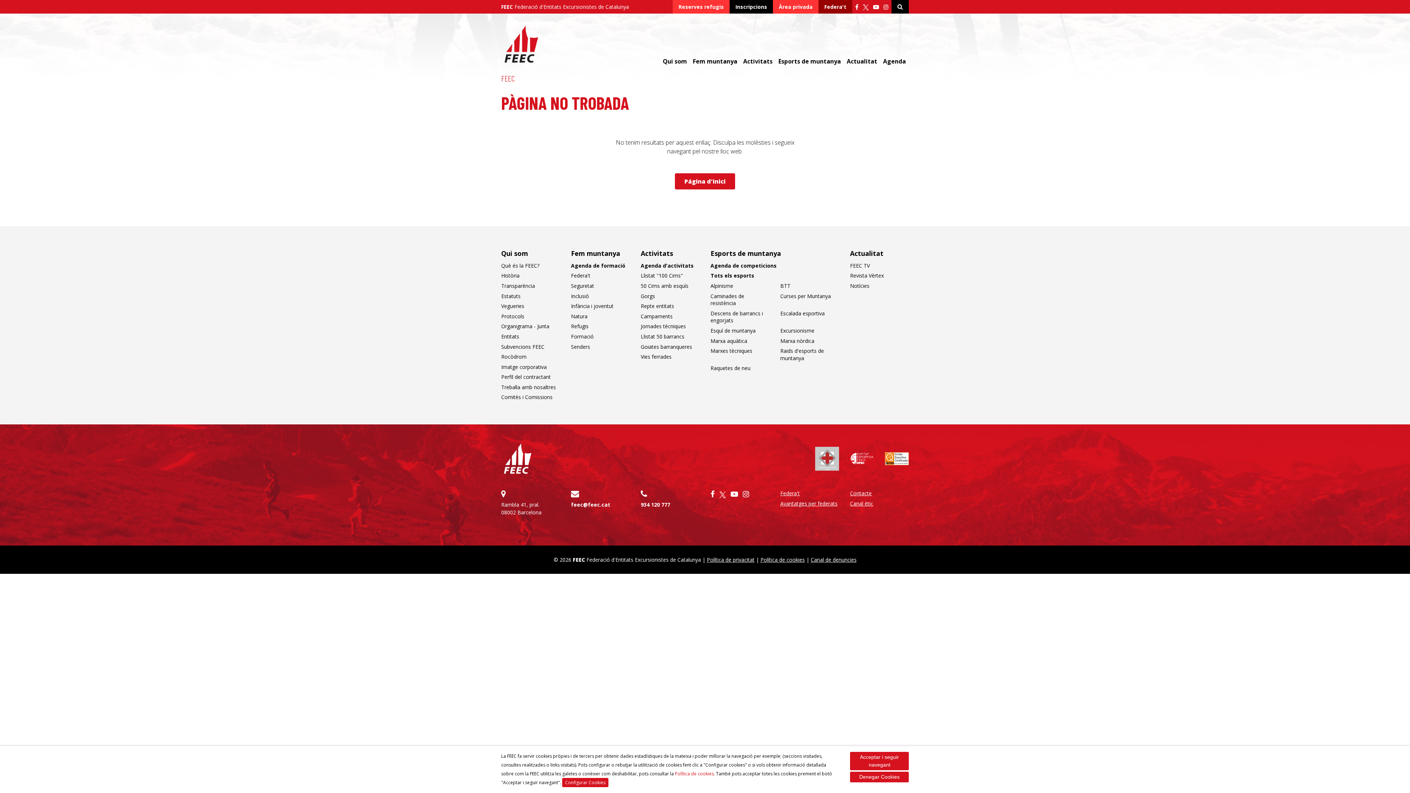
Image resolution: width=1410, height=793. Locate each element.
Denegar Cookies (879, 777)
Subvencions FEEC (523, 346)
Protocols (512, 316)
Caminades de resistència (727, 300)
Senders (580, 346)
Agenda (894, 61)
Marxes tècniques (731, 350)
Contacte (861, 493)
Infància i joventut (592, 306)
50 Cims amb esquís (664, 285)
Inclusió (580, 296)
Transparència (518, 285)
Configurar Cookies (585, 782)
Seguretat (582, 285)
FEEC (508, 78)
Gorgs (648, 296)
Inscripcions (751, 6)
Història (510, 275)
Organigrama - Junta (525, 326)
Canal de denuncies (834, 559)
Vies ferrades (656, 356)
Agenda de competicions (744, 265)
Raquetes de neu (731, 368)
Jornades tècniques (663, 326)
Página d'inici (705, 181)
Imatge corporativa (524, 366)
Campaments (657, 316)
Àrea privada (796, 6)
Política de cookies (694, 774)
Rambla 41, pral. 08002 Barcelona (521, 508)
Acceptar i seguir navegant (879, 761)
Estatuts (511, 296)
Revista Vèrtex (867, 275)
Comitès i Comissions (527, 397)
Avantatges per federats (809, 503)
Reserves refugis (701, 6)
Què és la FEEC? (520, 265)
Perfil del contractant (526, 376)
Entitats (510, 336)
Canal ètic (861, 503)
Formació (582, 336)
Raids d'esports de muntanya (802, 354)
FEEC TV (860, 265)
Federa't (835, 6)
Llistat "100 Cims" (662, 275)
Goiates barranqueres (666, 346)
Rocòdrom (514, 356)
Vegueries (512, 306)
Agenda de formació (598, 265)
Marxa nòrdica (797, 340)
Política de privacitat (731, 559)
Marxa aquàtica (729, 340)
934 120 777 (655, 504)
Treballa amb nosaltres (528, 387)
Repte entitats (657, 306)
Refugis (580, 326)
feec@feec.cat (590, 504)
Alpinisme (722, 285)
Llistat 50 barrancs (662, 336)
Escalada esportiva (802, 313)
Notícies (860, 285)
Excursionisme (797, 330)
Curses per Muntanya (805, 296)
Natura (579, 316)
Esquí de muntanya (733, 330)
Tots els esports (732, 275)
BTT (785, 285)
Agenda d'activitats (667, 265)
